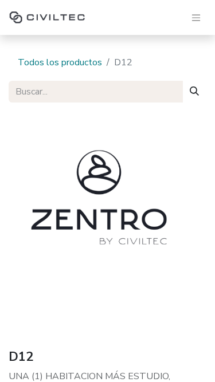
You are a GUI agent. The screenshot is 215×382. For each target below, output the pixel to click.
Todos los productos (60, 62)
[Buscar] (194, 92)
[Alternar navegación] (196, 17)
